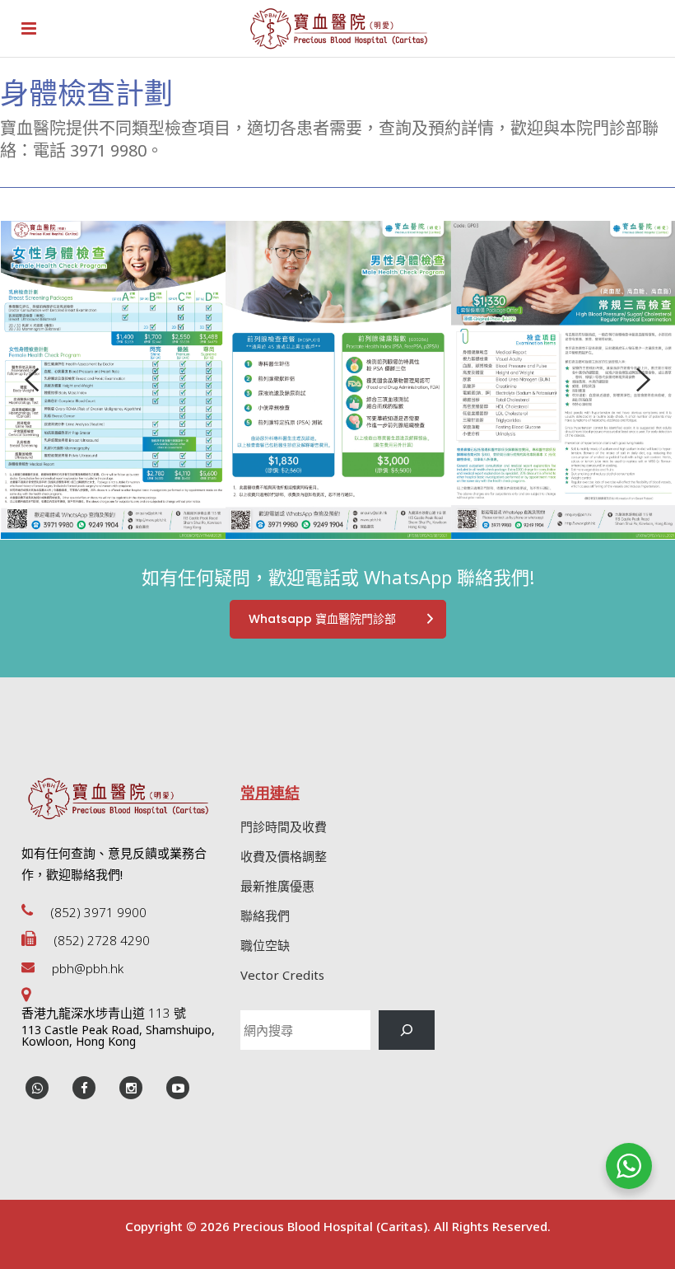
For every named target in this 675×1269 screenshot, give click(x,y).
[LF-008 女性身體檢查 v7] (113, 380)
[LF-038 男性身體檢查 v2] (338, 380)
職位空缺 (265, 945)
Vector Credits (282, 975)
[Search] (407, 1030)
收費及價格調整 (283, 856)
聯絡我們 (265, 915)
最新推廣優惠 (277, 886)
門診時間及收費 (283, 826)
